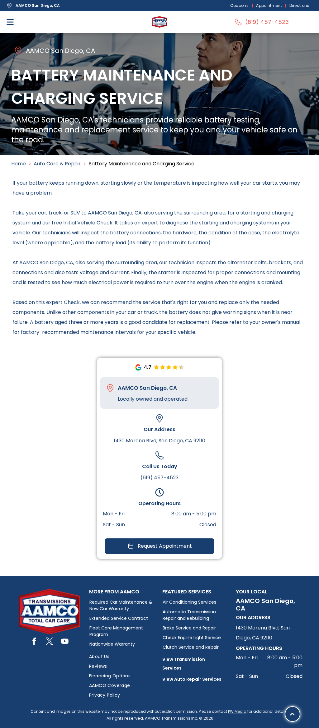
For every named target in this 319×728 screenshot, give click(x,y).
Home (18, 163)
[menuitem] (240, 6)
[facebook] (34, 642)
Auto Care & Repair (57, 163)
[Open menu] (10, 22)
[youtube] (65, 642)
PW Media (237, 711)
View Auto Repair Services (191, 679)
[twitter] (49, 642)
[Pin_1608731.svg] (110, 388)
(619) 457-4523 (159, 477)
